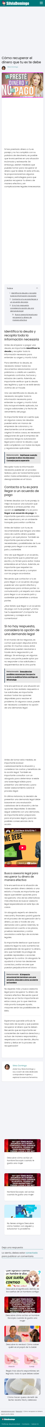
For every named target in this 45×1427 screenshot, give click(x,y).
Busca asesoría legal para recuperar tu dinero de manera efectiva (25, 317)
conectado (32, 1252)
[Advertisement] (22, 31)
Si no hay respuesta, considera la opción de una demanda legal (22, 308)
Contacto (25, 1424)
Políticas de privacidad (11, 1424)
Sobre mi (35, 1424)
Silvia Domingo (12, 67)
